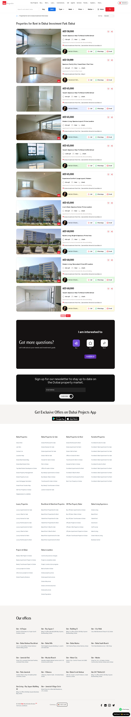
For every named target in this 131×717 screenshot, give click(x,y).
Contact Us (19, 451)
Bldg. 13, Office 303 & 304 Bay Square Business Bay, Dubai (76, 631)
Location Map (20, 455)
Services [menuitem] (79, 3)
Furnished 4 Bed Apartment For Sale (101, 460)
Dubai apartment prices (48, 577)
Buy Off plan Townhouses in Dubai (75, 518)
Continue (89, 356)
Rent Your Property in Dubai (74, 481)
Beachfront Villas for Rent (48, 531)
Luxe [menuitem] (52, 3)
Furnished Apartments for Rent (75, 468)
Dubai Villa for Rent (71, 451)
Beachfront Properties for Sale (49, 510)
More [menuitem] (99, 3)
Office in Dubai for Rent (72, 455)
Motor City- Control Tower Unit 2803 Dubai (76, 660)
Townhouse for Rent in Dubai (74, 460)
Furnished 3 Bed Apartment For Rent (101, 477)
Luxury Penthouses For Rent (24, 540)
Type (60, 9)
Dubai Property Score (22, 477)
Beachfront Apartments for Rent (50, 540)
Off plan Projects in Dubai (73, 523)
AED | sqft (62, 704)
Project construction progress (49, 564)
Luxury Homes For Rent (22, 535)
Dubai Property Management (24, 472)
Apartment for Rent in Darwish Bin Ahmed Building (77, 42)
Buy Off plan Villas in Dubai (73, 514)
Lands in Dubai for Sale (47, 490)
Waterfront (94, 518)
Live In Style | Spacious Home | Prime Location (77, 207)
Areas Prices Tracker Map (23, 485)
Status (90, 9)
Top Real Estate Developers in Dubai (26, 468)
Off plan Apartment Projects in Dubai (76, 531)
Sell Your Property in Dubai (23, 490)
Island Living (94, 531)
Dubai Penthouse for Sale (48, 443)
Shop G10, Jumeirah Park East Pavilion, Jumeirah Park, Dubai (27, 660)
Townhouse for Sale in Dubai (49, 481)
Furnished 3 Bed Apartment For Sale (101, 455)
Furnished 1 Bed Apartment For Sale (101, 447)
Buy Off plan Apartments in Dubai (75, 510)
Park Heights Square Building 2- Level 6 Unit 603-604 (52, 645)
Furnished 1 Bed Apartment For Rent (101, 468)
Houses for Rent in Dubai (73, 464)
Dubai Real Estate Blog (22, 460)
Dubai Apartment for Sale (48, 451)
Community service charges (49, 556)
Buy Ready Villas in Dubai (48, 477)
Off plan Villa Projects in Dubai (74, 527)
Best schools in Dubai (47, 568)
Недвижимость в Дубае (23, 494)
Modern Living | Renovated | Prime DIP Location (77, 264)
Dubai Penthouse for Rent (73, 443)
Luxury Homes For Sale (22, 518)
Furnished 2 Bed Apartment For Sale (101, 451)
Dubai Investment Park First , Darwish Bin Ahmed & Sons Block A (83, 45)
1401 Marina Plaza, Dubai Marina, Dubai (77, 645)
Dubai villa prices (46, 581)
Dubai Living (94, 510)
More (102, 9)
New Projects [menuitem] (34, 3)
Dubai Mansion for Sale (47, 447)
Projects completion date (48, 560)
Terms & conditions (21, 706)
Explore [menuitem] (92, 3)
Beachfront (94, 514)
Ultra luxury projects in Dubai (24, 573)
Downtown (94, 523)
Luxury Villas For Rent (22, 531)
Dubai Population (46, 594)
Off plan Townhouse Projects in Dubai (76, 535)
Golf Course (94, 527)
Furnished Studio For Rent (98, 464)
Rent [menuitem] (46, 3)
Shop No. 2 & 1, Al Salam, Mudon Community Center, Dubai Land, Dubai (102, 660)
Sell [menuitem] (68, 3)
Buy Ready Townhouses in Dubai (50, 485)
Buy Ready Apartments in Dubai (50, 472)
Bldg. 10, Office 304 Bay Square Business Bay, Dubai (27, 690)
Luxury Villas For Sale (22, 514)
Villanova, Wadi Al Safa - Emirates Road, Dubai (52, 674)
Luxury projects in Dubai (23, 568)
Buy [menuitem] (41, 3)
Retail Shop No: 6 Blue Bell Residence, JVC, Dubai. (51, 689)
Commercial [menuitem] (60, 3)
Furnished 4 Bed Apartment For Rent (101, 481)
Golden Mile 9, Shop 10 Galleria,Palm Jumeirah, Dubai (26, 674)
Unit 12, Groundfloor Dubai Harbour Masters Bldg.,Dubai (27, 645)
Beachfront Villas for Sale (48, 527)
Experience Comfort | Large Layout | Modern (76, 178)
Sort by (100, 16)
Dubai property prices (47, 573)
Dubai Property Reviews (23, 577)
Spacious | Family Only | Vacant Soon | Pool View (77, 64)
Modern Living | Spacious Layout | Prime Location (78, 121)
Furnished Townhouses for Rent (75, 477)
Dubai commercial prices (48, 585)
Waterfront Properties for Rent (50, 523)
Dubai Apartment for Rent (73, 447)
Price (80, 9)
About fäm (19, 443)
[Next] (68, 315)
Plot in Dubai (44, 464)
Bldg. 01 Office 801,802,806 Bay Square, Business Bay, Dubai (52, 631)
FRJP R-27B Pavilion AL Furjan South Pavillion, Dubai (26, 631)
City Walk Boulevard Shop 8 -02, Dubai (102, 630)
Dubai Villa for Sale (46, 455)
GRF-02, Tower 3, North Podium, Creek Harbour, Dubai (77, 674)
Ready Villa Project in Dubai (24, 556)
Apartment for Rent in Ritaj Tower (72, 71)
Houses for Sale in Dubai (48, 460)
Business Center (95, 540)
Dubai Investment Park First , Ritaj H (74, 74)
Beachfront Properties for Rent (50, 514)
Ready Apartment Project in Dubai (26, 560)
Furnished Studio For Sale (98, 443)
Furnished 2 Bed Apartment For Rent (101, 472)
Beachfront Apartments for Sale (50, 535)
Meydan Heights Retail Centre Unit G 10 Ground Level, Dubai (52, 660)
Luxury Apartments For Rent (24, 527)
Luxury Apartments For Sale (24, 510)
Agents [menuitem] (73, 3)
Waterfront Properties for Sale (49, 518)
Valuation (124, 3)
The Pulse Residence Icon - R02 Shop (101, 645)
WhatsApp (125, 709)
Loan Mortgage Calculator (23, 481)
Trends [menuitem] (85, 3)
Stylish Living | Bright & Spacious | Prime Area (76, 235)
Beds (70, 9)
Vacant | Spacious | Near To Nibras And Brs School (78, 35)
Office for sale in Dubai (47, 468)
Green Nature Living (97, 535)
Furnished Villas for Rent (73, 472)
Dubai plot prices (46, 590)
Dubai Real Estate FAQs (22, 464)
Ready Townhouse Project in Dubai (26, 564)
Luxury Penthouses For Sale (24, 523)
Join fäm (18, 447)
